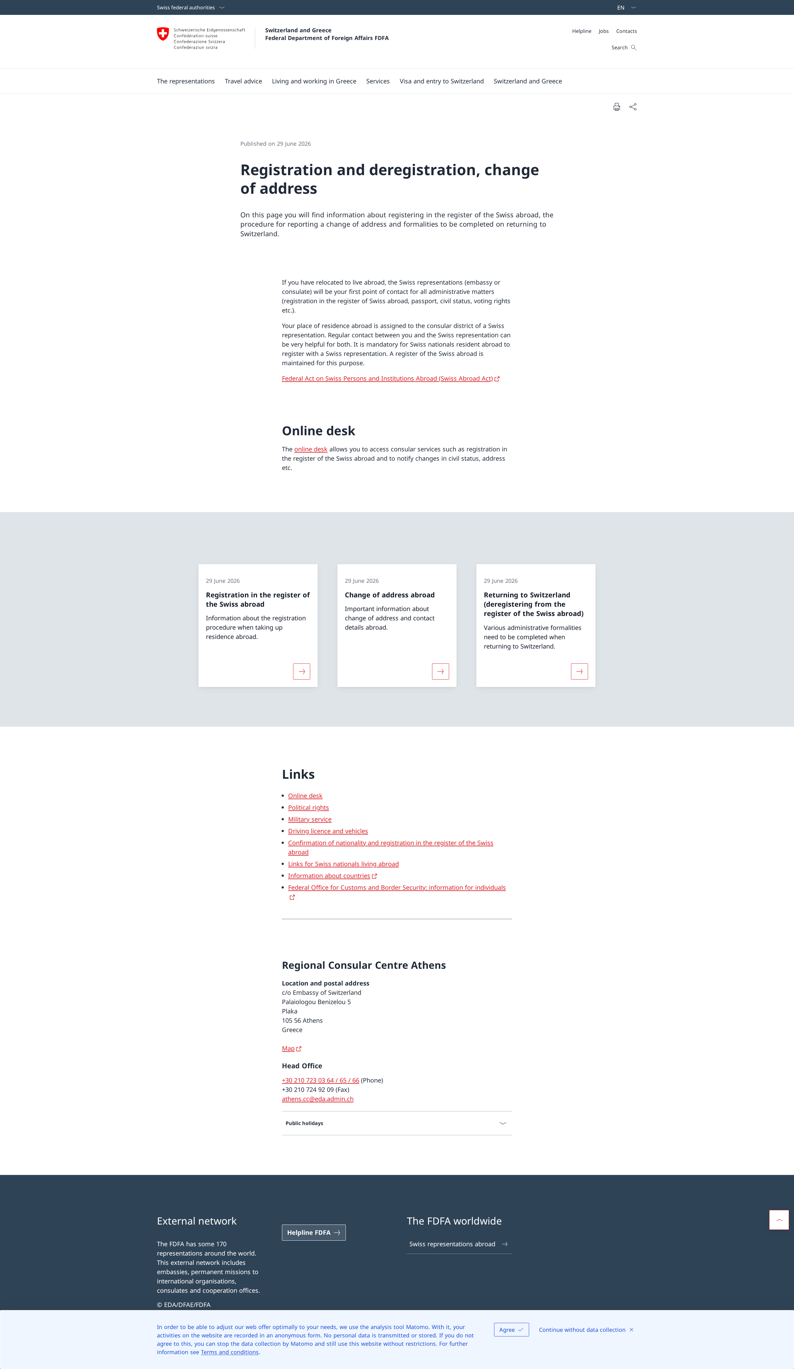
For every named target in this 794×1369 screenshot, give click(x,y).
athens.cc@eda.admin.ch (318, 1099)
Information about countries (329, 875)
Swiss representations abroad (452, 1244)
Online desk (305, 795)
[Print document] (617, 107)
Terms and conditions (230, 1352)
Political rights (308, 807)
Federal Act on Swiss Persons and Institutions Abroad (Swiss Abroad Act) (387, 378)
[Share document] (633, 107)
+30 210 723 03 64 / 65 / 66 (320, 1080)
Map (288, 1048)
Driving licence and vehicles (328, 831)
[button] (186, 81)
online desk (311, 449)
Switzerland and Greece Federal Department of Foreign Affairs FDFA (327, 34)
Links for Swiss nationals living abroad (343, 864)
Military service (310, 819)
